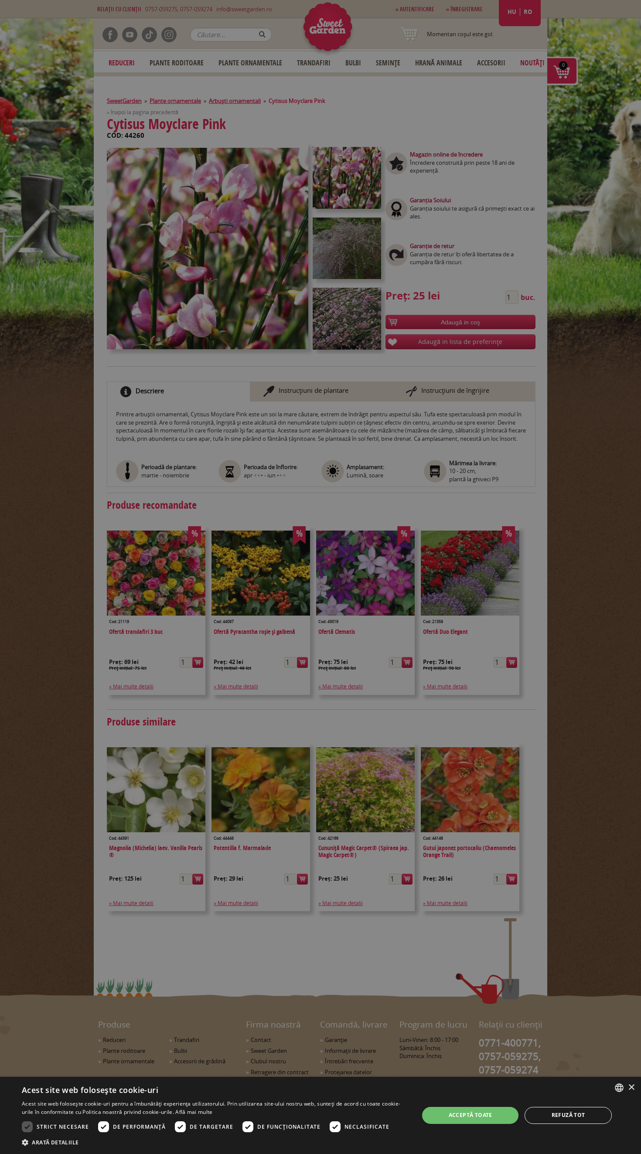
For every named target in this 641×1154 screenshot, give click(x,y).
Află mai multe (193, 1112)
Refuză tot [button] (568, 1115)
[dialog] (320, 1115)
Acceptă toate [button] (470, 1115)
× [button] (631, 1087)
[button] (214, 1142)
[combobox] (619, 1087)
